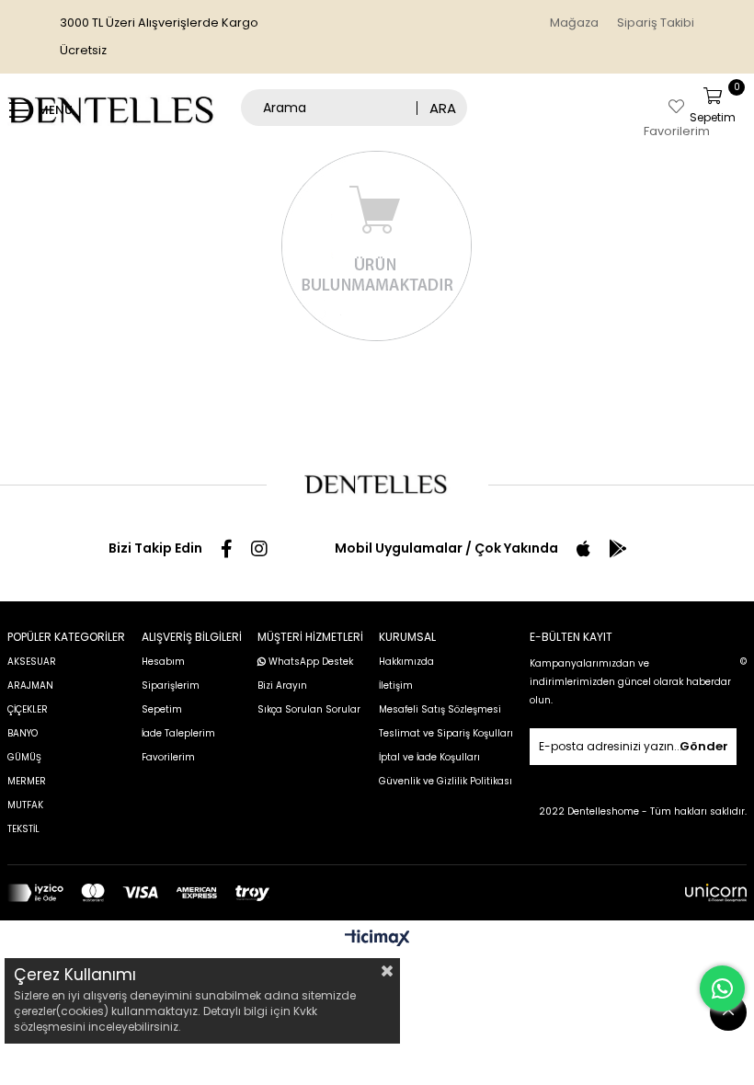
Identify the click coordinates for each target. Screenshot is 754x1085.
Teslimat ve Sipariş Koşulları (446, 733)
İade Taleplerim (178, 733)
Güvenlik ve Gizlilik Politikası (445, 781)
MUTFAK (25, 805)
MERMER (26, 781)
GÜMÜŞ (24, 757)
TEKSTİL (23, 829)
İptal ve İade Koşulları (429, 757)
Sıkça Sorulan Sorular (308, 709)
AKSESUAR (31, 661)
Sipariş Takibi (655, 22)
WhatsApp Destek (309, 661)
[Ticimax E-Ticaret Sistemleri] (377, 939)
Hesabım (163, 661)
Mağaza (574, 22)
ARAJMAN (30, 685)
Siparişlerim (171, 685)
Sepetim (162, 709)
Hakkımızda (406, 661)
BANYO (22, 733)
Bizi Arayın (282, 685)
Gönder (704, 746)
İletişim (396, 685)
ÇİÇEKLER (27, 709)
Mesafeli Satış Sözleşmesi (440, 709)
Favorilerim (168, 757)
